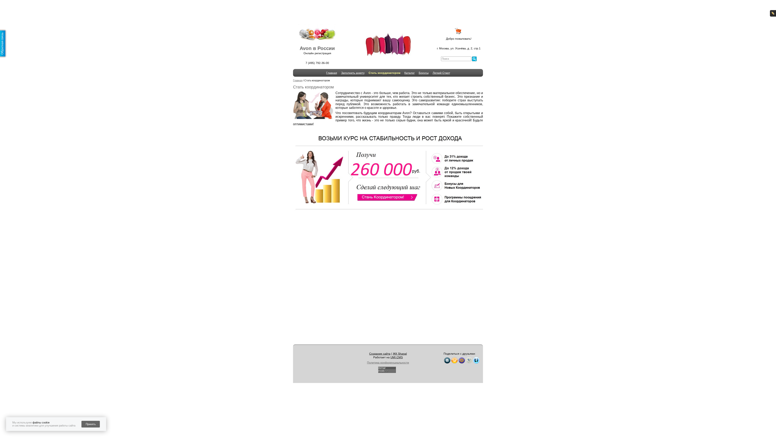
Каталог (409, 72)
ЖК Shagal (400, 353)
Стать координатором (384, 72)
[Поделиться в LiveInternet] (476, 360)
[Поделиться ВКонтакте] (447, 360)
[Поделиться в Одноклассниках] (454, 360)
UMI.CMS (396, 357)
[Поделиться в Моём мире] (462, 360)
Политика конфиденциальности (388, 362)
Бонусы (424, 72)
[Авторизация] (773, 13)
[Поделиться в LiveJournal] (469, 360)
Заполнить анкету (353, 72)
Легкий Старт (441, 72)
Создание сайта (379, 353)
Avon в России (317, 48)
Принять (91, 424)
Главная (331, 72)
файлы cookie (41, 422)
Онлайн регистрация (317, 53)
